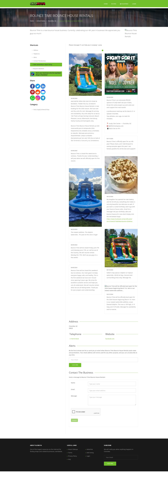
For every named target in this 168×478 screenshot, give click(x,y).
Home (106, 4)
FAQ (69, 459)
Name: (73, 383)
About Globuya (73, 449)
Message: (74, 396)
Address (35, 50)
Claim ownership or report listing (42, 64)
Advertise (90, 449)
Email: (73, 389)
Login (134, 4)
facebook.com (109, 339)
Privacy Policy (72, 456)
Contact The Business (39, 61)
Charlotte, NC (52, 21)
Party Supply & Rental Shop (41, 109)
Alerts (35, 57)
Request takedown (38, 68)
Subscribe (75, 365)
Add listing (90, 453)
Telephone (36, 54)
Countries (124, 4)
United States (40, 21)
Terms (70, 453)
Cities (114, 4)
